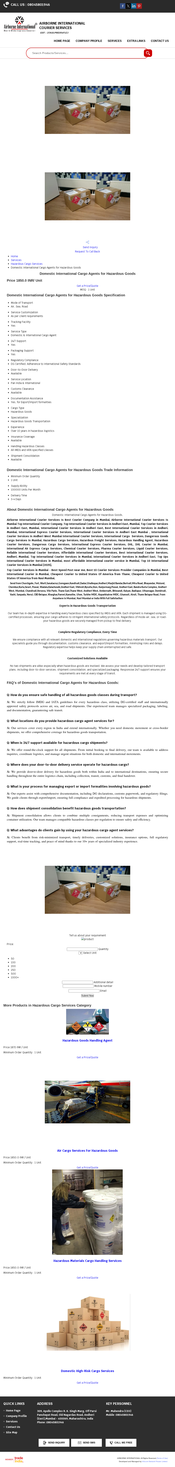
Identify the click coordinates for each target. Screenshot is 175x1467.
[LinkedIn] (133, 7)
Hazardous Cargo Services (27, 263)
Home (14, 256)
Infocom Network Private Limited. (155, 1461)
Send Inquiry (90, 247)
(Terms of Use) (162, 1458)
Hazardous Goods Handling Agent (87, 1040)
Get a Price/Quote (87, 285)
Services (115, 40)
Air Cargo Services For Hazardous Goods (87, 1151)
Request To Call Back (87, 251)
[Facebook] (122, 7)
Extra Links (136, 40)
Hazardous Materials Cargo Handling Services (87, 1261)
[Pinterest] (139, 7)
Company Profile (89, 40)
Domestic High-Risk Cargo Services (87, 1371)
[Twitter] (128, 7)
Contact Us (160, 40)
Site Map (11, 1432)
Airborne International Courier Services (62, 27)
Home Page (62, 40)
